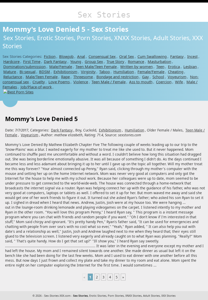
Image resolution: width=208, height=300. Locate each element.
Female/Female (150, 71)
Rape (65, 76)
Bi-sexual (28, 71)
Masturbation (159, 61)
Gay (145, 76)
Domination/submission (24, 66)
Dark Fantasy (55, 61)
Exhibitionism (65, 71)
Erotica (174, 66)
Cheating (175, 71)
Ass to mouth (140, 81)
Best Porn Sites (20, 91)
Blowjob (66, 56)
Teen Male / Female (109, 81)
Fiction (50, 56)
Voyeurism (177, 76)
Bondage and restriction (117, 76)
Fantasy (177, 56)
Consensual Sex (102, 56)
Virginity (88, 71)
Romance (136, 61)
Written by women (136, 66)
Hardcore (11, 61)
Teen (160, 66)
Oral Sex (126, 56)
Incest (192, 56)
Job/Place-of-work (36, 86)
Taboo (104, 71)
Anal (81, 56)
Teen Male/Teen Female (96, 66)
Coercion (163, 81)
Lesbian (190, 66)
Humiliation (123, 71)
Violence (80, 81)
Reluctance (12, 76)
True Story (115, 61)
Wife (179, 81)
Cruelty (38, 81)
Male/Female (60, 66)
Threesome (83, 76)
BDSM (44, 71)
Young (75, 61)
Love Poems (59, 81)
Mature (9, 71)
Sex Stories (104, 14)
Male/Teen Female (42, 76)
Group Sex (94, 61)
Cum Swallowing (152, 56)
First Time (31, 61)
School (158, 76)
